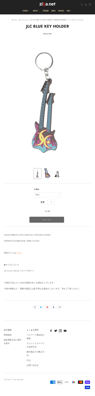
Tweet (41, 307)
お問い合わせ (32, 365)
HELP (69, 10)
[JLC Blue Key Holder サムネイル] (37, 173)
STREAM (46, 10)
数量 (43, 202)
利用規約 (8, 335)
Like (35, 307)
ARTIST (35, 10)
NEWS (53, 10)
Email (59, 307)
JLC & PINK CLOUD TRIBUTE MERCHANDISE (48, 20)
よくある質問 (32, 330)
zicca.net (47, 34)
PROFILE (61, 10)
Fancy (53, 307)
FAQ (29, 360)
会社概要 (8, 330)
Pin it (47, 307)
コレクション (23, 20)
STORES (25, 10)
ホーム (14, 20)
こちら (19, 253)
